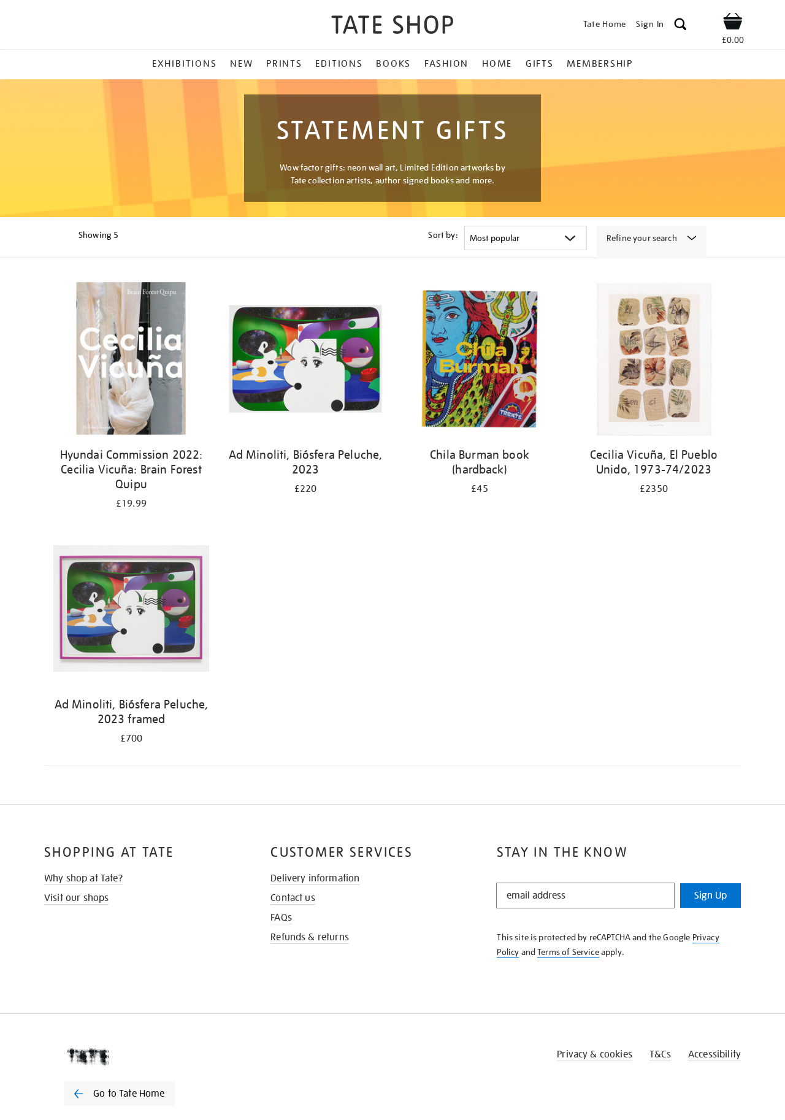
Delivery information (314, 878)
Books (393, 64)
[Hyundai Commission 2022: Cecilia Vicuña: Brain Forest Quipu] (131, 361)
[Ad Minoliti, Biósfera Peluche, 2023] (305, 361)
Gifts (540, 64)
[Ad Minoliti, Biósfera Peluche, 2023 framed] (131, 611)
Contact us (292, 898)
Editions (338, 64)
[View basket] (732, 23)
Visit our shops (76, 898)
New (241, 64)
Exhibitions (184, 64)
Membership (600, 64)
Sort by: (443, 234)
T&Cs (660, 1054)
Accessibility (714, 1054)
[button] (680, 26)
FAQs (281, 917)
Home (497, 64)
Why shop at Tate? (83, 878)
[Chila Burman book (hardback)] (479, 361)
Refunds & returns (309, 937)
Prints (284, 64)
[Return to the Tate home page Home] (392, 26)
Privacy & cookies (594, 1054)
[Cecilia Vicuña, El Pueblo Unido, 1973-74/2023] (654, 361)
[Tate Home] (141, 1057)
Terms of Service (568, 951)
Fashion (446, 64)
